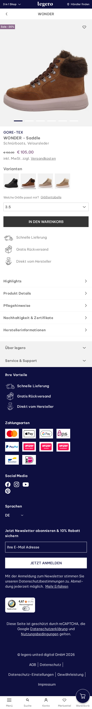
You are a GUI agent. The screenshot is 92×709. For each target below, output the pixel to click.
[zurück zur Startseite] (45, 4)
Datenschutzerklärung (49, 629)
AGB (32, 664)
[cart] (83, 696)
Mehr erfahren (56, 586)
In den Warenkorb (46, 222)
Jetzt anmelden (46, 563)
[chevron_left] (6, 14)
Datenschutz (50, 664)
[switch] (25, 609)
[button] (79, 4)
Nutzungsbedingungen (39, 634)
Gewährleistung (70, 674)
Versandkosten (43, 158)
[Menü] (32, 600)
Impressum (47, 684)
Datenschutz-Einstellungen (31, 674)
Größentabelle (51, 197)
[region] (46, 72)
